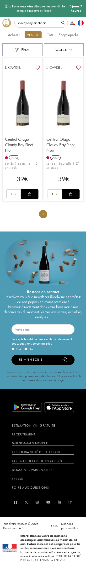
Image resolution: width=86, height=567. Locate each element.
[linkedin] (59, 502)
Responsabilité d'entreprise (36, 452)
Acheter (14, 34)
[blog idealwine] (70, 502)
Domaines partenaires (32, 470)
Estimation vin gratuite (33, 425)
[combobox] (64, 49)
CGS (54, 526)
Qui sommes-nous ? (30, 443)
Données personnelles (69, 525)
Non (31, 349)
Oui (18, 349)
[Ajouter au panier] (29, 194)
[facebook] (15, 502)
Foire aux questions (30, 487)
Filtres (25, 49)
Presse (17, 478)
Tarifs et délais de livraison (37, 461)
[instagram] (37, 502)
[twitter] (26, 502)
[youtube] (48, 502)
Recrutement (24, 434)
